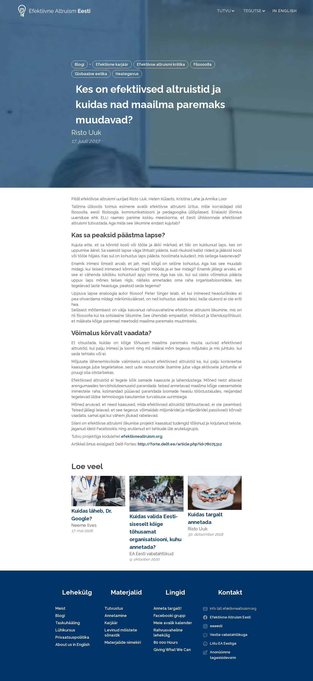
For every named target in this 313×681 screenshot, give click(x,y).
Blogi (79, 64)
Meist (60, 608)
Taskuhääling (67, 623)
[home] (54, 10)
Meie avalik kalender (173, 623)
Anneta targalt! (168, 608)
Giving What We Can (172, 649)
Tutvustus (114, 608)
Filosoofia (203, 64)
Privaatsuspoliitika (72, 637)
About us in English (72, 644)
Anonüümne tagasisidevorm (223, 655)
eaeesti (216, 626)
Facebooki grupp (169, 615)
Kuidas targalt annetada (205, 518)
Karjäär (111, 623)
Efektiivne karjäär (112, 64)
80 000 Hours (166, 642)
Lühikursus (65, 630)
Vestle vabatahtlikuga (228, 635)
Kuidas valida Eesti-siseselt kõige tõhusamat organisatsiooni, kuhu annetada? (155, 531)
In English (284, 11)
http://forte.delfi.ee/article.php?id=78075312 (180, 444)
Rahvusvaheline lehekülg (168, 632)
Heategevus (127, 74)
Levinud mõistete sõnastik (121, 632)
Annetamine (116, 615)
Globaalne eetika (91, 74)
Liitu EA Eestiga (223, 643)
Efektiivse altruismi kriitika (161, 64)
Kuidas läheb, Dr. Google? (91, 515)
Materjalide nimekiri (123, 642)
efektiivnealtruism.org (141, 436)
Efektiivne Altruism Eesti (230, 617)
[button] (226, 11)
